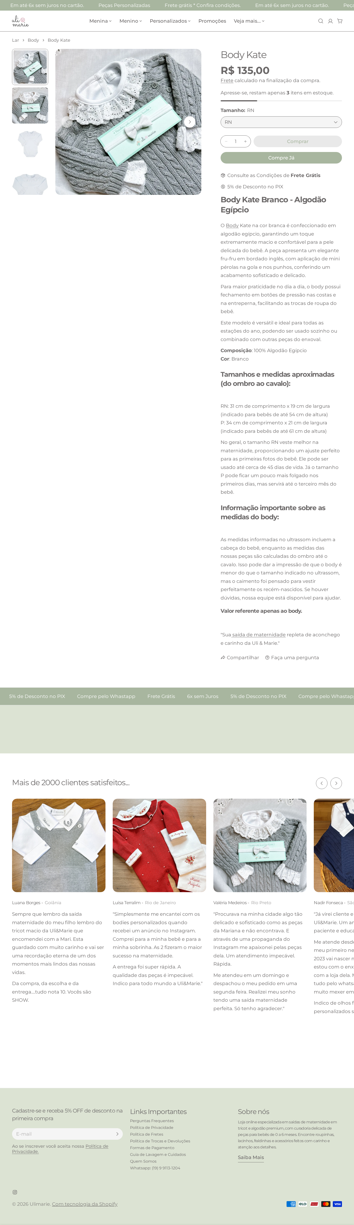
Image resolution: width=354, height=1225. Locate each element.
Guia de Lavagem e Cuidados (158, 1154)
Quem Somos (143, 1161)
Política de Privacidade (151, 1127)
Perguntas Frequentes (152, 1121)
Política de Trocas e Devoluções (160, 1141)
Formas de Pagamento (152, 1148)
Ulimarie (40, 1204)
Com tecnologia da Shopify (85, 1204)
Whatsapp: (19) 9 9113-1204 (155, 1168)
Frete (227, 80)
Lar (15, 40)
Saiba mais (251, 1157)
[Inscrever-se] (117, 1134)
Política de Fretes (146, 1134)
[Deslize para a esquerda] (322, 783)
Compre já (281, 158)
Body (33, 40)
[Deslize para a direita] (190, 122)
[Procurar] (321, 21)
